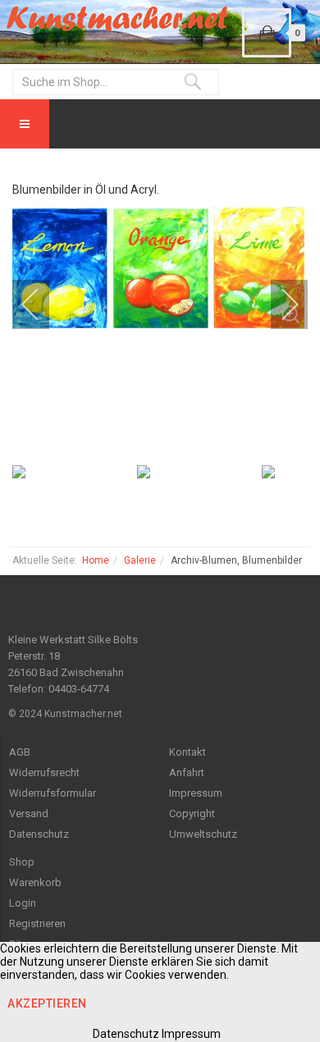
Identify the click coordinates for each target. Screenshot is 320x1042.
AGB (19, 752)
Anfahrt (186, 772)
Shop (21, 862)
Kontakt (187, 752)
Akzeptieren (47, 1003)
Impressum (195, 793)
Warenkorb (35, 882)
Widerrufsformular (52, 793)
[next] (279, 304)
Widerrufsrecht (44, 772)
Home (95, 560)
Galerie (140, 560)
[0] (266, 32)
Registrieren (37, 923)
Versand (28, 813)
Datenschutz (39, 834)
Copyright (192, 813)
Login (22, 903)
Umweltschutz (203, 834)
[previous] (41, 304)
